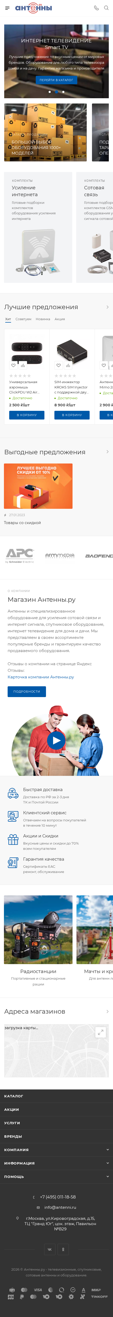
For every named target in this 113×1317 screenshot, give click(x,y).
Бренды (13, 1136)
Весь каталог (107, 307)
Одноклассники (63, 1249)
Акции (11, 1109)
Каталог (13, 1096)
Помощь (14, 1177)
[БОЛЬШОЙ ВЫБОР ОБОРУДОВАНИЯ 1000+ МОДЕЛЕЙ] (45, 132)
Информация (19, 1163)
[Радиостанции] (38, 929)
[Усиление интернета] (38, 252)
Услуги (12, 1123)
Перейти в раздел (107, 1011)
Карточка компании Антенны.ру (41, 676)
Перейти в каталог (56, 80)
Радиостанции (38, 971)
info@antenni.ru (60, 1207)
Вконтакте (49, 1249)
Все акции (107, 451)
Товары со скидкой (22, 522)
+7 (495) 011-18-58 (58, 1197)
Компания (16, 1150)
